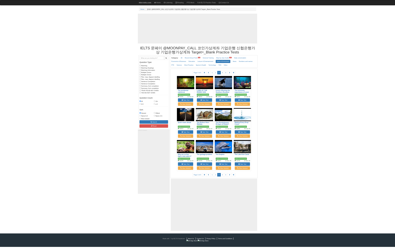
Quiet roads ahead (184, 122)
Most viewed (145, 118)
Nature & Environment (223, 61)
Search (154, 122)
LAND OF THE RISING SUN (202, 91)
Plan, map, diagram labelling (150, 77)
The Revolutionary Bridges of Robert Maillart (222, 124)
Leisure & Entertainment (205, 61)
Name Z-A (158, 116)
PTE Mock (190, 2)
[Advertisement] (197, 28)
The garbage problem (204, 154)
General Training (208, 58)
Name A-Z (144, 116)
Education (192, 61)
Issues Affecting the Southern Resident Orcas (223, 92)
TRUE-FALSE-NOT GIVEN (150, 90)
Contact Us (224, 2)
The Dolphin (220, 154)
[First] (204, 72)
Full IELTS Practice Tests (206, 2)
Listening (168, 2)
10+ (156, 101)
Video (225, 65)
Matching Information (148, 70)
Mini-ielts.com (145, 3)
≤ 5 (156, 104)
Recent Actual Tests (191, 58)
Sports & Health (201, 65)
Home (158, 2)
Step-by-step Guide (222, 58)
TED (219, 65)
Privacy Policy (210, 238)
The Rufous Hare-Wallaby (203, 123)
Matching (144, 65)
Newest (143, 113)
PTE (172, 65)
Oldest (157, 113)
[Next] (229, 72)
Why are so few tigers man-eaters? (184, 155)
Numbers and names (246, 61)
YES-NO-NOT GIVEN (148, 93)
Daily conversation (240, 58)
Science (179, 65)
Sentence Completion (148, 81)
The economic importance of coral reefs (242, 92)
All (142, 101)
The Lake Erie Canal (242, 154)
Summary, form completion (150, 86)
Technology (212, 65)
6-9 (142, 104)
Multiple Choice (146, 72)
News (234, 61)
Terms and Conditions (225, 238)
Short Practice (188, 65)
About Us (191, 238)
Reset (154, 126)
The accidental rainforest (183, 91)
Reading (180, 2)
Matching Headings (147, 68)
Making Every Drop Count (241, 123)
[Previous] (208, 72)
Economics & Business (178, 61)
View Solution (186, 104)
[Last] (233, 72)
